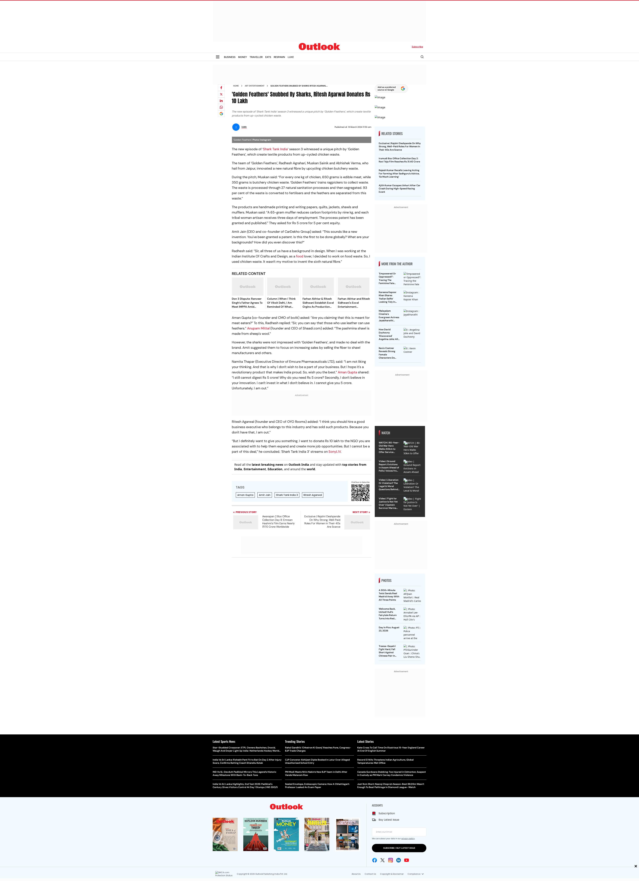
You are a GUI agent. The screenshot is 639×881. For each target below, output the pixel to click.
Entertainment (255, 469)
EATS (268, 57)
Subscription (387, 813)
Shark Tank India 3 (287, 495)
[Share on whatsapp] (221, 107)
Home (236, 86)
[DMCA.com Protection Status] (225, 874)
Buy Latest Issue (389, 820)
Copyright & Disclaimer (392, 874)
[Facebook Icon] (374, 860)
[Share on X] (221, 94)
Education (275, 469)
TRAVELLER (256, 57)
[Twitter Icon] (382, 860)
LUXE (291, 57)
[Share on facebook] (221, 88)
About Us (356, 874)
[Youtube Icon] (406, 860)
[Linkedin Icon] (398, 860)
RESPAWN (279, 57)
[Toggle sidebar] (217, 57)
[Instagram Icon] (390, 860)
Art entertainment (254, 86)
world (311, 469)
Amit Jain (264, 495)
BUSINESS (229, 57)
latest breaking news (267, 465)
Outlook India (299, 465)
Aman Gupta (347, 372)
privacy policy (408, 838)
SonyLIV (334, 451)
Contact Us (370, 874)
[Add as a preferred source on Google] (221, 113)
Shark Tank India (275, 149)
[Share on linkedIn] (221, 101)
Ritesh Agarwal (313, 495)
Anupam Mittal (258, 328)
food (299, 256)
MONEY (242, 57)
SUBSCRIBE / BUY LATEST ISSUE (399, 848)
